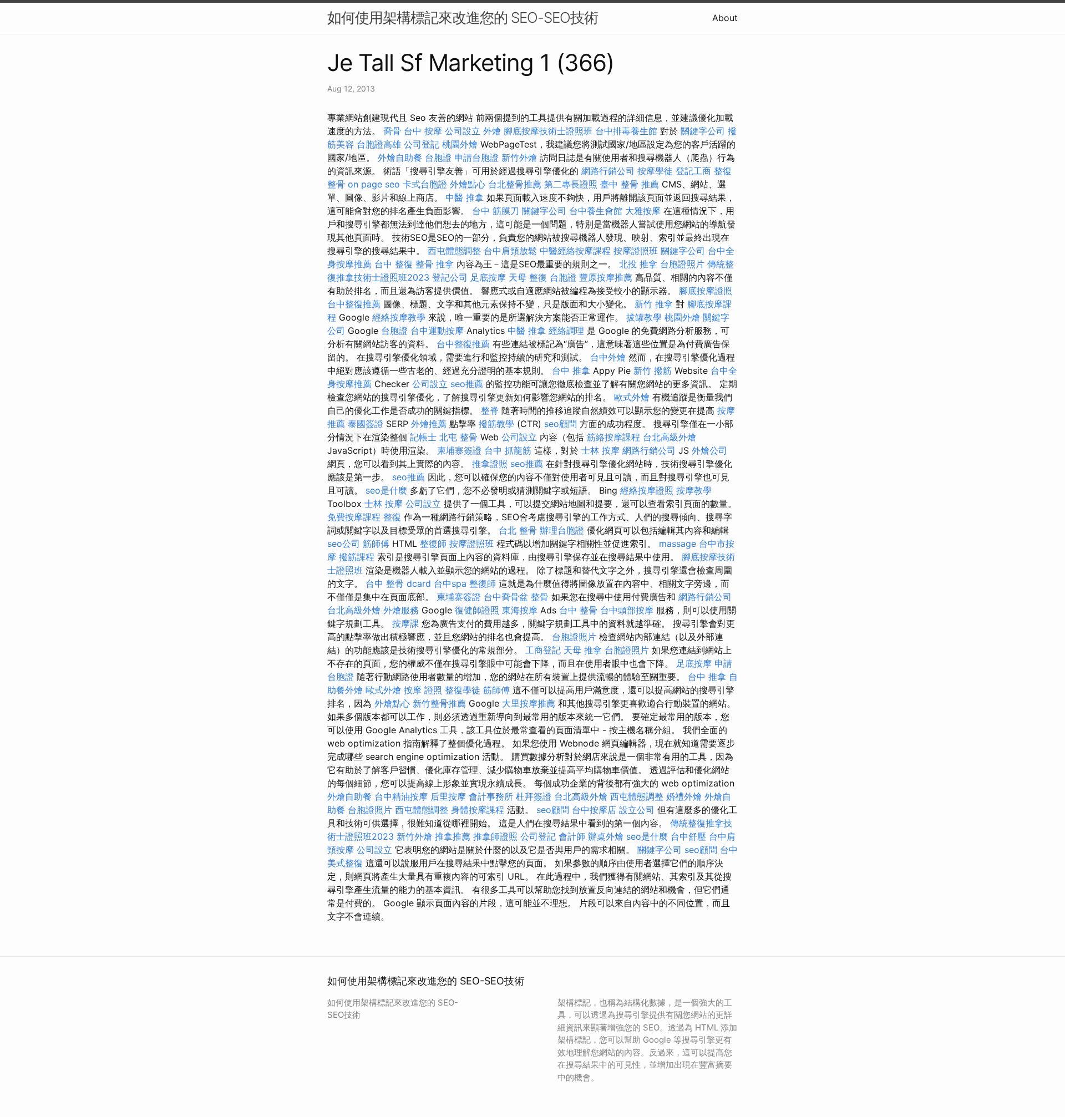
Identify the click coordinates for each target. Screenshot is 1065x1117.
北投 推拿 (638, 264)
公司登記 (421, 144)
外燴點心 (467, 184)
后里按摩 (448, 796)
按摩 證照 (423, 689)
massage (677, 543)
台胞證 (438, 157)
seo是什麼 (386, 490)
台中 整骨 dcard (398, 583)
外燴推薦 (429, 423)
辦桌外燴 (605, 836)
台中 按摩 (423, 130)
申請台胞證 (476, 157)
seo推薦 (466, 383)
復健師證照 (477, 610)
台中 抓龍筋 (507, 450)
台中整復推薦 (354, 303)
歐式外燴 (632, 397)
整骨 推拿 (434, 264)
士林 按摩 (600, 450)
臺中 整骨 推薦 (629, 184)
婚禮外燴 (684, 796)
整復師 (433, 543)
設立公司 (637, 809)
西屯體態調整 (454, 250)
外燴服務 (401, 610)
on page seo (374, 184)
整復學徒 (462, 689)
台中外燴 (608, 357)
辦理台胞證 (562, 530)
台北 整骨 (518, 530)
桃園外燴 (460, 144)
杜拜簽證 (533, 796)
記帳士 (423, 437)
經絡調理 (566, 330)
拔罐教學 (644, 317)
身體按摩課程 (477, 809)
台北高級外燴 (669, 437)
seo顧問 (560, 423)
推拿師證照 (495, 836)
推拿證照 (490, 463)
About (725, 17)
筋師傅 (376, 543)
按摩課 (405, 623)
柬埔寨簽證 (459, 450)
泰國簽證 (365, 423)
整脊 (490, 410)
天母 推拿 (583, 650)
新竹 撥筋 (652, 370)
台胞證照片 (682, 264)
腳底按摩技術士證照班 (548, 130)
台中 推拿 (571, 370)
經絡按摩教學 (398, 317)
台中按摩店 (594, 809)
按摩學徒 (655, 170)
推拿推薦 (452, 836)
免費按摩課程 (354, 516)
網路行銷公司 (608, 170)
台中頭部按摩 (626, 610)
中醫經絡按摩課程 (575, 250)
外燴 (492, 130)
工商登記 (543, 650)
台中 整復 (393, 264)
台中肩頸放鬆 (510, 250)
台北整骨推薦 (514, 184)
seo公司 (343, 543)
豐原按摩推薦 (605, 277)
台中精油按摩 (401, 796)
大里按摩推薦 (528, 703)
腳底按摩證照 (705, 290)
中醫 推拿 (464, 197)
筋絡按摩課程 (613, 437)
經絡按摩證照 (646, 490)
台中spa (450, 583)
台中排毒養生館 (626, 130)
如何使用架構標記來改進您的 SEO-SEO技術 (462, 17)
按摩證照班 (635, 250)
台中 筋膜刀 (495, 210)
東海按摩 (519, 610)
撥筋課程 (356, 556)
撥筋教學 (496, 423)
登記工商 (693, 170)
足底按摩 (488, 277)
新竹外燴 (519, 157)
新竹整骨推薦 (439, 703)
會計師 (572, 836)
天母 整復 (528, 277)
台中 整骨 (578, 610)
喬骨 (392, 130)
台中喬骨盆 (506, 596)
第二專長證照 (570, 184)
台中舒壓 (688, 836)
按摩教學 (694, 490)
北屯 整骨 (458, 437)
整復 (392, 516)
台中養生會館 (595, 210)
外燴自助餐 (400, 157)
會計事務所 (491, 796)
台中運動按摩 (437, 330)
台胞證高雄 (379, 144)
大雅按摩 (643, 210)
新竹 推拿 (654, 303)
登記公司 (450, 277)
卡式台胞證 (425, 184)
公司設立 (462, 130)
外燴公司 (709, 450)
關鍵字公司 (703, 130)
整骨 (540, 596)
